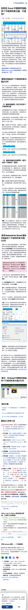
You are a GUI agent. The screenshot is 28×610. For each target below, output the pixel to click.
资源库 (19, 458)
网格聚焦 (11, 456)
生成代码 (14, 426)
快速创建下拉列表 (15, 446)
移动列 (20, 451)
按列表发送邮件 (13, 462)
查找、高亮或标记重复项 (15, 433)
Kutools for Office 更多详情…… (11, 577)
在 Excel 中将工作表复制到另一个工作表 (12, 416)
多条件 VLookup (16, 440)
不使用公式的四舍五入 (9, 437)
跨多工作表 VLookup (15, 442)
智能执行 (8, 426)
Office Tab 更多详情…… (8, 537)
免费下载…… (6, 508)
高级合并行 (8, 480)
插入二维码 (20, 474)
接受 (7, 607)
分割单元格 (15, 480)
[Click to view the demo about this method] (10, 72)
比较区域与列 (16, 453)
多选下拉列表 (12, 448)
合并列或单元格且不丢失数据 (16, 435)
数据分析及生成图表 (11, 428)
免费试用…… (12, 270)
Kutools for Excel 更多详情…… (10, 506)
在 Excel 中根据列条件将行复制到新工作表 (13, 413)
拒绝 (19, 607)
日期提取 (9, 460)
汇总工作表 (16, 460)
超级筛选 (21, 462)
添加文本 (21, 468)
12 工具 (15, 468)
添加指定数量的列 (13, 451)
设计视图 (18, 456)
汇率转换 (10, 478)
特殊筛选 (5, 464)
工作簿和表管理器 (10, 458)
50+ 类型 (18, 470)
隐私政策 (9, 603)
